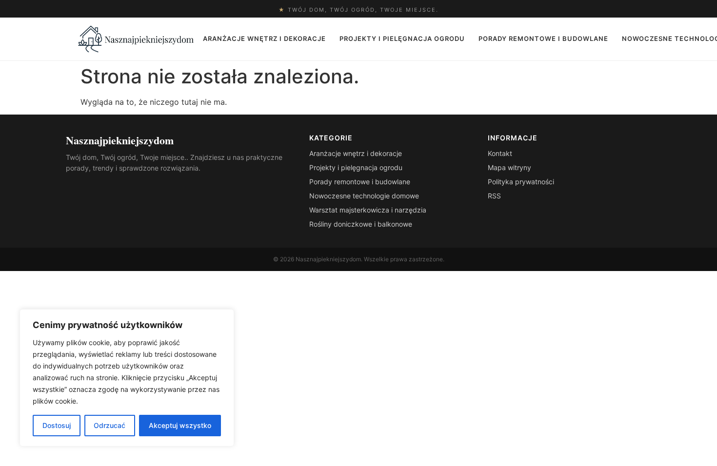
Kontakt (500, 153)
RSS (494, 196)
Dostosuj (56, 425)
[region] (127, 378)
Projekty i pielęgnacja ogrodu (402, 38)
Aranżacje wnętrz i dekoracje (264, 38)
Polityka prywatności (521, 181)
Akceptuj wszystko (180, 425)
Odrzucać (109, 425)
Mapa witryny (509, 167)
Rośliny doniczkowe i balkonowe (360, 224)
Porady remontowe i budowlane (543, 38)
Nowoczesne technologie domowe (364, 196)
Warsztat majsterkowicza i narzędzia (367, 210)
